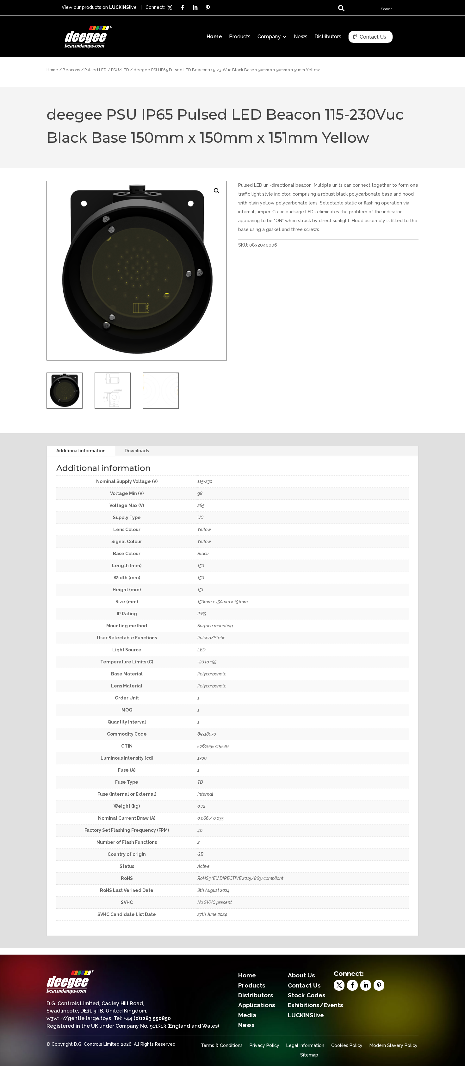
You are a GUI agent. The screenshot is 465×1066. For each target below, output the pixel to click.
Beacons (71, 69)
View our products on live (99, 7)
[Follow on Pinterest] (208, 8)
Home (214, 37)
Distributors (327, 37)
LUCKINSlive (306, 1015)
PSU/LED (120, 69)
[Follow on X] (170, 8)
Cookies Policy (347, 1045)
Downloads (137, 450)
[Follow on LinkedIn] (195, 8)
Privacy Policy (264, 1045)
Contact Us (373, 37)
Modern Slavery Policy (393, 1045)
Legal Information (305, 1045)
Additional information (80, 450)
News (300, 37)
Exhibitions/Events (315, 1004)
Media (247, 1015)
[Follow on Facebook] (182, 8)
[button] (216, 191)
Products (240, 37)
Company (269, 37)
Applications (256, 1004)
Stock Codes (307, 995)
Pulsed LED (95, 69)
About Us (301, 975)
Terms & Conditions (222, 1045)
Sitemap (309, 1055)
